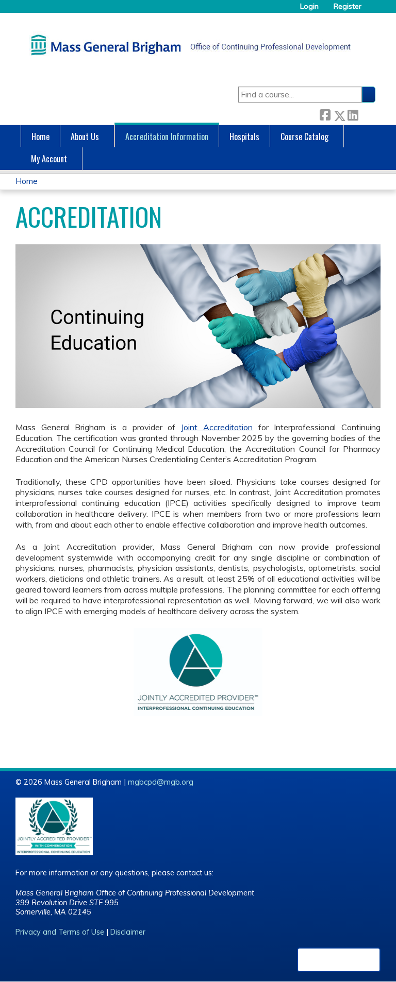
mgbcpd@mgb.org (160, 782)
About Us (85, 136)
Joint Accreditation (217, 427)
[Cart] (372, 10)
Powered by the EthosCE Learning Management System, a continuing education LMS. (339, 959)
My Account (49, 159)
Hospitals (244, 136)
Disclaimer (127, 932)
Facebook (325, 114)
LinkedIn (353, 114)
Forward (366, 114)
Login (309, 6)
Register (347, 6)
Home (40, 136)
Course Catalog (304, 136)
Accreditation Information (166, 136)
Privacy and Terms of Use (59, 932)
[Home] (188, 45)
